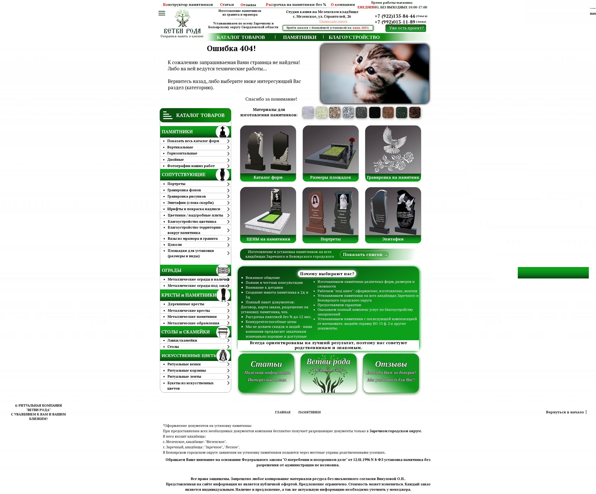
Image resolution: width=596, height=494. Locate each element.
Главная (283, 412)
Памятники (309, 412)
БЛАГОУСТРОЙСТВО (354, 37)
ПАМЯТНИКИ (299, 37)
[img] (182, 31)
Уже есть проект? (406, 28)
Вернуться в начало (565, 412)
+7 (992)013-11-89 (395, 22)
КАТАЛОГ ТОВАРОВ (241, 37)
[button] (333, 21)
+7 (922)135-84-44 (395, 16)
